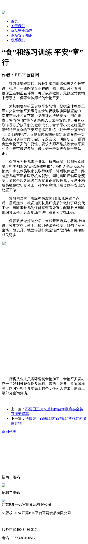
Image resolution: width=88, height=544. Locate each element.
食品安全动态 (21, 31)
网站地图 (9, 521)
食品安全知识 (21, 35)
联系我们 (18, 40)
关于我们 (18, 26)
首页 (14, 21)
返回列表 (9, 431)
